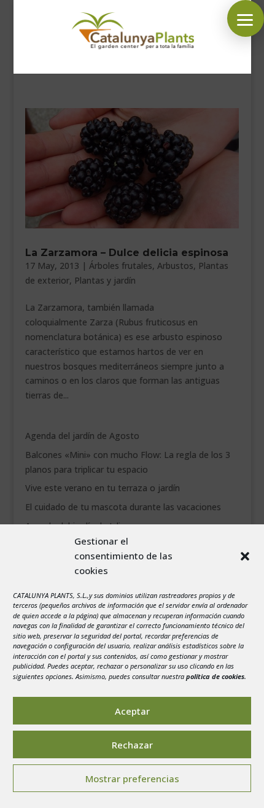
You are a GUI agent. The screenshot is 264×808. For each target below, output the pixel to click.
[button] (245, 556)
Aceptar (132, 711)
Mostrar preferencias (132, 778)
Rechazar (132, 745)
